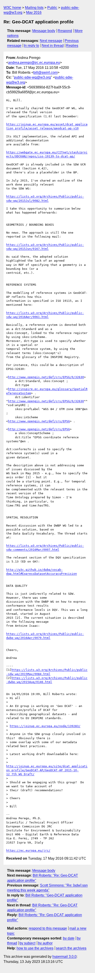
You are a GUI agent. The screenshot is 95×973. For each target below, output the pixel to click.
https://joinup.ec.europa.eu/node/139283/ (45, 726)
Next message (51, 41)
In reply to (31, 45)
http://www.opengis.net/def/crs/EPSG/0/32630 (46, 377)
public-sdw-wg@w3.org (32, 77)
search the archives (71, 948)
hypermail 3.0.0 (64, 956)
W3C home (12, 7)
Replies (72, 45)
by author (45, 943)
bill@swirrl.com (45, 72)
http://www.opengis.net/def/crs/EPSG (39, 421)
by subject (27, 943)
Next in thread (53, 45)
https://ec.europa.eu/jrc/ (28, 850)
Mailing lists (34, 7)
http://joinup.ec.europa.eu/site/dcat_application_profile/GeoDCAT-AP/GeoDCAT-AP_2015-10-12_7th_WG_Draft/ (46, 770)
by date (68, 938)
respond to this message (48, 928)
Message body (43, 31)
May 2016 (34, 12)
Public (52, 7)
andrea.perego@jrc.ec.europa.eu (34, 62)
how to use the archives (35, 948)
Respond (65, 31)
